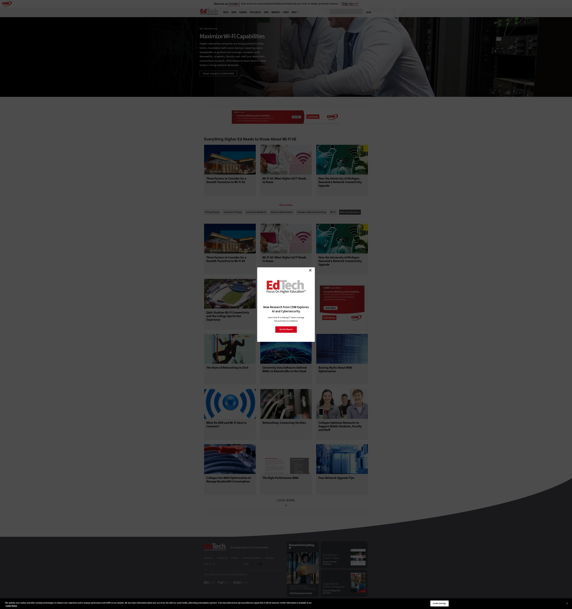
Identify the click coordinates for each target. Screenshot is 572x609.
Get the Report (286, 329)
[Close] (567, 603)
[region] (286, 603)
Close (310, 270)
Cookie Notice (11, 606)
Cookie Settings (439, 603)
